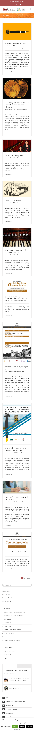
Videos (5, 658)
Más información (8, 71)
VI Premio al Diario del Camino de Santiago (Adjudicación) (16, 44)
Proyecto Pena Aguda (9, 651)
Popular (10, 666)
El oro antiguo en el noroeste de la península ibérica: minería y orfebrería (17, 104)
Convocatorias (7, 601)
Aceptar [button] (15, 726)
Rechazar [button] (22, 726)
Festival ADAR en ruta (13, 200)
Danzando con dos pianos (14, 155)
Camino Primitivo (8, 598)
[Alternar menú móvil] (31, 9)
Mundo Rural (7, 626)
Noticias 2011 (13, 687)
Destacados (19, 48)
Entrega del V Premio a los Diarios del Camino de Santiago (17, 449)
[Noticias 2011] (6, 687)
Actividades (6, 594)
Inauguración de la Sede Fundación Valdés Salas (15, 671)
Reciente (24, 666)
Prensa (24, 48)
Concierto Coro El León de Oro (16, 552)
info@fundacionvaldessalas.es (17, 1)
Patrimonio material (8, 637)
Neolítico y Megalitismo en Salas (12, 629)
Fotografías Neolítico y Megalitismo (13, 615)
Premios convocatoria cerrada (11, 640)
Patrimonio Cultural (8, 633)
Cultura (5, 605)
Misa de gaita (7, 622)
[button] (17, 698)
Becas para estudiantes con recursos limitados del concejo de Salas (19, 679)
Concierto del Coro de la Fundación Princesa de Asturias (16, 297)
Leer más (17, 729)
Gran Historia (7, 619)
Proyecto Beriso (7, 647)
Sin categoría (7, 654)
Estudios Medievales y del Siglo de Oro (14, 612)
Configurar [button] (29, 726)
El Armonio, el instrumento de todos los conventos (16, 251)
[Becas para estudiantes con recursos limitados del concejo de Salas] (6, 679)
